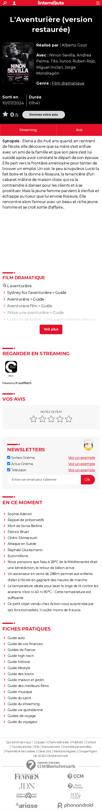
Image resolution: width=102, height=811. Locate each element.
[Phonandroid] (75, 805)
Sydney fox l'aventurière (29, 292)
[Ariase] (26, 805)
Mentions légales (65, 751)
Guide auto (16, 638)
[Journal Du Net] (26, 786)
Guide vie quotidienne (25, 710)
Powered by (8, 383)
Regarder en (28, 130)
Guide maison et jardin (26, 680)
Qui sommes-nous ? (19, 742)
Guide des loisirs (21, 674)
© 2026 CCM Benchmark (51, 756)
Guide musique (20, 692)
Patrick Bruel (18, 532)
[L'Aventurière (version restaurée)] (18, 63)
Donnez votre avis (43, 114)
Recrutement (51, 747)
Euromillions (18, 556)
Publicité (77, 742)
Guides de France (21, 650)
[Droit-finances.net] (75, 786)
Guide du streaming (24, 704)
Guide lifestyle (19, 668)
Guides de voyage (22, 716)
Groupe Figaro (87, 751)
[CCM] (75, 777)
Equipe (40, 742)
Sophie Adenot (20, 514)
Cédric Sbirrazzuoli (22, 538)
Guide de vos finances (25, 644)
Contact (90, 742)
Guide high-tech (21, 656)
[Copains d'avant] (26, 796)
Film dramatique (68, 83)
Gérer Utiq (44, 751)
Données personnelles (77, 747)
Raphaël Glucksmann (25, 550)
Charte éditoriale (58, 742)
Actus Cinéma (21, 464)
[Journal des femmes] (26, 777)
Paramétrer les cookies (20, 751)
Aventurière (18, 299)
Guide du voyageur (22, 722)
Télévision (18, 470)
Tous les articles (21, 747)
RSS (36, 747)
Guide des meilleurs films (28, 686)
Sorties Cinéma (22, 458)
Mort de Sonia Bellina (25, 526)
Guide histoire (19, 662)
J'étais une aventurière (28, 312)
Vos (79, 130)
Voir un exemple (81, 458)
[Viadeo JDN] (75, 796)
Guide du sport (19, 698)
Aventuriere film (22, 306)
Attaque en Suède (22, 544)
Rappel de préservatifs (26, 520)
